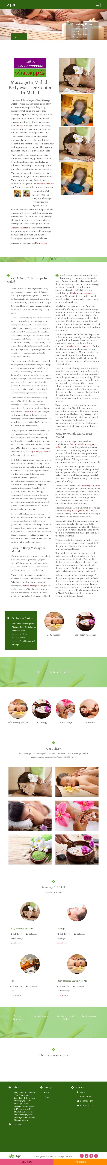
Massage (61, 928)
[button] (15, 36)
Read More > (15, 943)
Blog (47, 1097)
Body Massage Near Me (21, 928)
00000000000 (86, 1097)
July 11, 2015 (65, 934)
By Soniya (33, 934)
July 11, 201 (17, 934)
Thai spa (19, 125)
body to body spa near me (40, 452)
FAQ (47, 1092)
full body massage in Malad (75, 511)
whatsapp (27, 73)
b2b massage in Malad (89, 486)
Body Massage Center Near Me (72, 981)
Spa (12, 981)
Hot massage (41, 243)
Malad (82, 1092)
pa (11, 4)
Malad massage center (78, 346)
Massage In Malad (19, 228)
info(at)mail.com (87, 1106)
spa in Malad (32, 412)
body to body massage (81, 293)
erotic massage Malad (33, 586)
